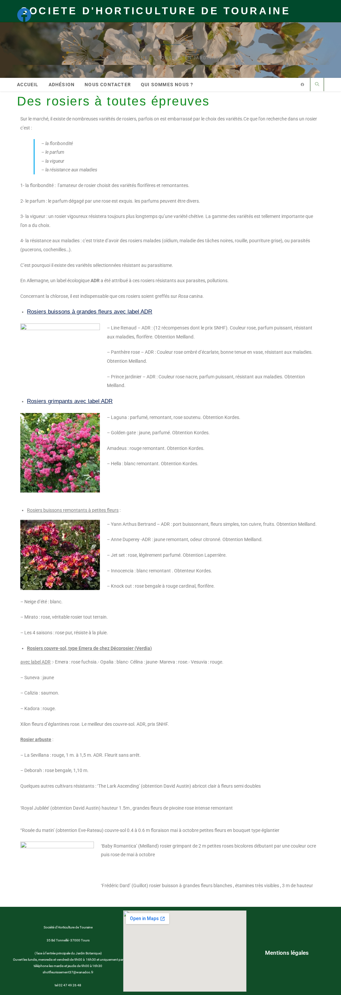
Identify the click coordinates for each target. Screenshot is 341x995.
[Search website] (317, 85)
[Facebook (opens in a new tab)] (27, 15)
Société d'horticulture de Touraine (171, 44)
